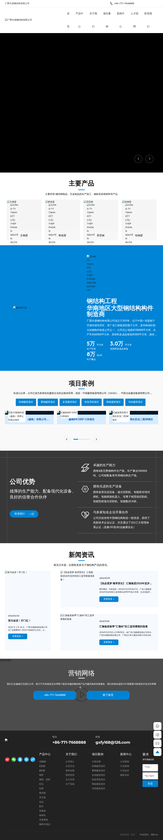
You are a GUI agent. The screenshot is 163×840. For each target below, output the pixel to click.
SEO (133, 835)
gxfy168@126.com (113, 742)
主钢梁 (24, 235)
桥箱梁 (62, 235)
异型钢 (100, 235)
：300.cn (153, 835)
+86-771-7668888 (124, 3)
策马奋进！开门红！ (19, 621)
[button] (67, 439)
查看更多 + (17, 636)
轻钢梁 (139, 235)
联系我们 (19, 514)
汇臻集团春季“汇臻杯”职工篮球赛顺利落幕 (123, 626)
